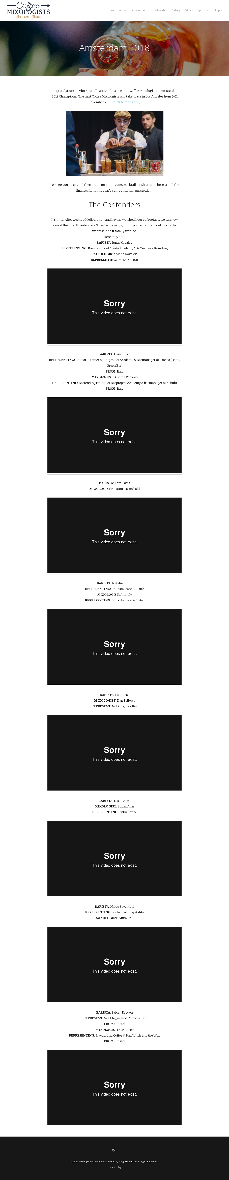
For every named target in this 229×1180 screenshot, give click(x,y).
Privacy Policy (114, 1167)
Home (110, 10)
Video (189, 10)
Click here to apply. (127, 102)
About (123, 10)
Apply (218, 10)
